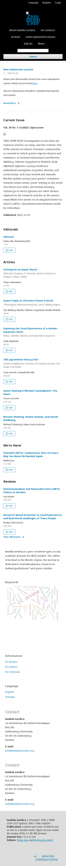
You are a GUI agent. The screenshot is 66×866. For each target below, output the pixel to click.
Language (33, 2)
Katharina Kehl (44, 840)
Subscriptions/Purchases (40, 36)
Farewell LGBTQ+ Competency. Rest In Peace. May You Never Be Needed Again (31, 454)
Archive (15, 36)
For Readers (11, 661)
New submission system (18, 69)
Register (46, 2)
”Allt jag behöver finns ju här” (31, 363)
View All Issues (12, 536)
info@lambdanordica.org (19, 750)
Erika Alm (23, 840)
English (9, 691)
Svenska (10, 696)
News (41, 43)
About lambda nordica (22, 30)
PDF (10, 250)
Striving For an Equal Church (29, 273)
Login (58, 2)
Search (33, 56)
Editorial (8, 236)
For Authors (48, 30)
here (34, 83)
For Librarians (12, 671)
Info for (28, 43)
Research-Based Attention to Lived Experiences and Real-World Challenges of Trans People (32, 516)
